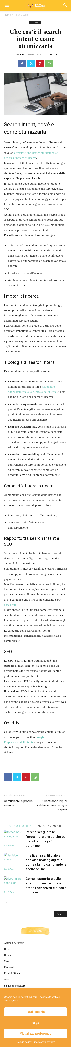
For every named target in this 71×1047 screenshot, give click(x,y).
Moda (7, 979)
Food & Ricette (12, 973)
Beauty (8, 949)
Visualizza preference (35, 1033)
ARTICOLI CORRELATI (21, 826)
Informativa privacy (44, 1041)
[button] (6, 5)
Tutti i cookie (35, 1012)
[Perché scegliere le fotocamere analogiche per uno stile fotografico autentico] (14, 837)
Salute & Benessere (14, 985)
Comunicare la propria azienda (18, 803)
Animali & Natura (14, 942)
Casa (6, 961)
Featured (9, 967)
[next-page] (12, 902)
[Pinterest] (40, 63)
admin (20, 54)
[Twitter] (31, 63)
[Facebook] (22, 63)
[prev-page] (6, 902)
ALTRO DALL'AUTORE (49, 826)
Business (8, 955)
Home (7, 14)
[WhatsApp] (49, 63)
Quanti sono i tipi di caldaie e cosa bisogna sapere (52, 805)
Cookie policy (24, 1041)
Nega (35, 1023)
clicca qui (10, 604)
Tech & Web (21, 14)
